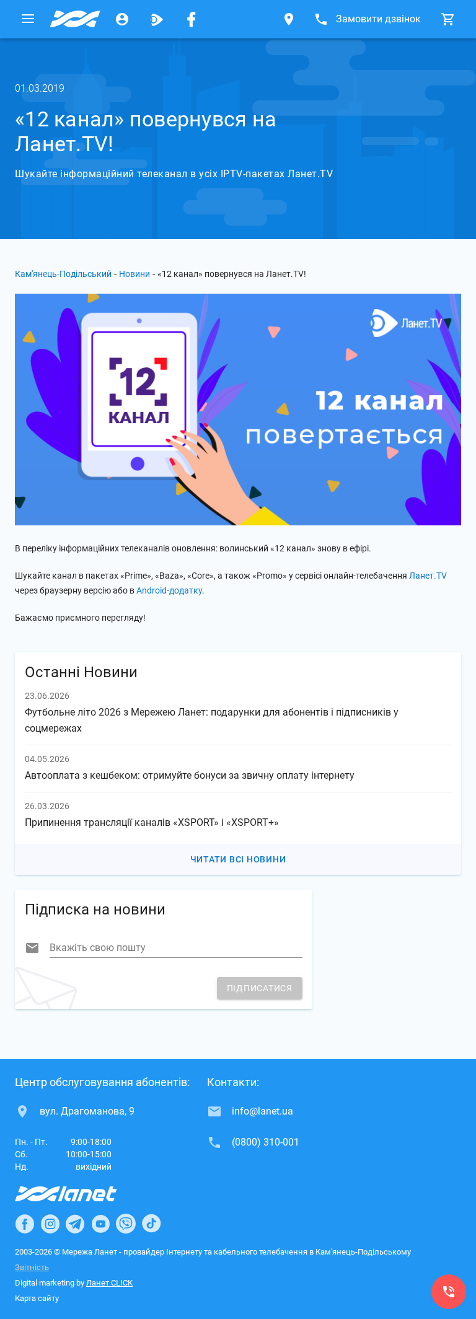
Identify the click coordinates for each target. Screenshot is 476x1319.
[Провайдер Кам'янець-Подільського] (75, 19)
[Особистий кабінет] (122, 19)
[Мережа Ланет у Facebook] (191, 19)
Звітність (32, 1267)
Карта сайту (37, 1298)
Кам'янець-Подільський (63, 274)
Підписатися (260, 988)
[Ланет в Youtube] (100, 1224)
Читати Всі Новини (238, 859)
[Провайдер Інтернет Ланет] (80, 1194)
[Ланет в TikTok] (151, 1224)
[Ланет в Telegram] (75, 1224)
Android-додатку (169, 590)
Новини (134, 274)
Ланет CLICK (109, 1282)
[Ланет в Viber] (126, 1224)
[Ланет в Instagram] (50, 1224)
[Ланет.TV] (156, 19)
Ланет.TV (428, 576)
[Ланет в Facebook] (25, 1224)
